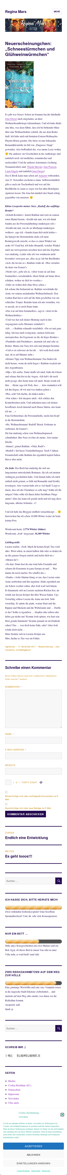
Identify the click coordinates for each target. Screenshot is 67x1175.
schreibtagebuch (23, 649)
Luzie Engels (11, 171)
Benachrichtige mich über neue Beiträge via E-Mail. (28, 808)
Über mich (13, 1102)
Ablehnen (33, 1154)
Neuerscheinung (45, 646)
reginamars (10, 646)
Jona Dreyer (11, 118)
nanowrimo (10, 649)
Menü (57, 11)
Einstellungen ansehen (33, 1163)
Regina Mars (15, 11)
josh (57, 646)
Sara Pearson (49, 166)
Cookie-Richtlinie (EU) (19, 1085)
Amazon (43, 175)
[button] (62, 1114)
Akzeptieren (33, 1146)
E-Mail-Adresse (15, 749)
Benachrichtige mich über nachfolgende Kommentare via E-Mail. (32, 798)
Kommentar (13, 686)
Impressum (46, 1170)
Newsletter (13, 1098)
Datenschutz (35, 1170)
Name (9, 734)
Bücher (11, 1081)
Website (10, 765)
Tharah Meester (34, 166)
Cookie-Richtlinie (23, 1170)
